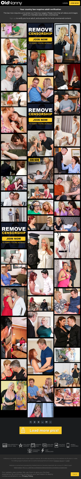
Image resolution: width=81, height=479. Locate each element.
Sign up (13, 18)
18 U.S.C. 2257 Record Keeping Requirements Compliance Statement (45, 467)
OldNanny (6, 458)
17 (46, 422)
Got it (75, 474)
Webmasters (18, 467)
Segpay (56, 461)
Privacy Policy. (27, 476)
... (42, 422)
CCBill (67, 461)
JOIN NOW (74, 3)
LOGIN (65, 3)
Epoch (62, 461)
